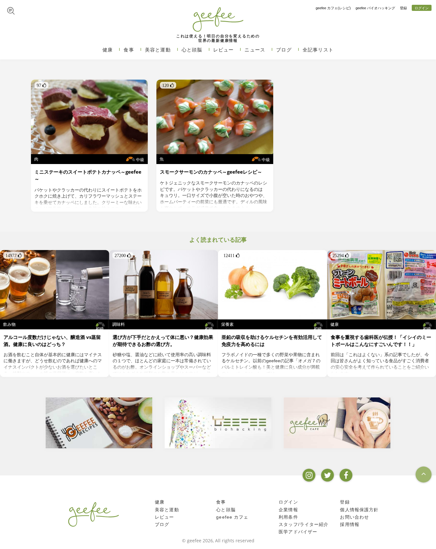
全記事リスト (318, 49)
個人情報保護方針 (359, 509)
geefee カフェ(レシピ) (333, 8)
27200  (123, 255)
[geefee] (218, 19)
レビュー (223, 49)
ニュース (254, 49)
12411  (231, 255)
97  (41, 85)
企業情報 (288, 509)
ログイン (422, 8)
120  (168, 85)
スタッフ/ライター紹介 (303, 524)
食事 (129, 49)
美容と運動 (158, 49)
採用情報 (349, 524)
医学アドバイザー (298, 531)
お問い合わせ (354, 517)
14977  (13, 255)
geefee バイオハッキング (375, 8)
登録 (403, 8)
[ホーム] (93, 514)
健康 (107, 49)
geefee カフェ (232, 517)
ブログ (284, 49)
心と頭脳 (192, 49)
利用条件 (288, 517)
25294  (341, 255)
